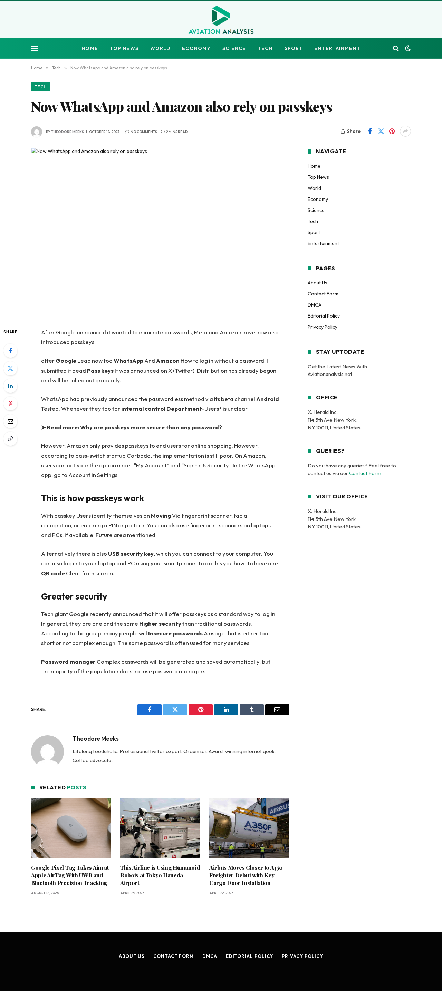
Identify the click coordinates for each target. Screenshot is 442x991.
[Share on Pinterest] (392, 131)
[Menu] (34, 48)
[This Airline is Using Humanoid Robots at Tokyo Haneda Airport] (160, 828)
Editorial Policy (324, 316)
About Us (317, 283)
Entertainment (337, 48)
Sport (294, 48)
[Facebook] (10, 351)
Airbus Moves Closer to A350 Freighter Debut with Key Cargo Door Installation (245, 875)
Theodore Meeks (67, 131)
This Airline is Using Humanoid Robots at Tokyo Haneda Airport (160, 875)
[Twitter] (10, 368)
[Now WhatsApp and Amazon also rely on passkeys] (160, 232)
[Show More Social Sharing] (405, 131)
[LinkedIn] (10, 386)
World (160, 48)
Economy (196, 48)
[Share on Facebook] (370, 131)
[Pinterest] (10, 403)
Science (234, 48)
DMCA (314, 305)
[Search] (396, 48)
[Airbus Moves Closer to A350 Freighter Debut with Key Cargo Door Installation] (249, 828)
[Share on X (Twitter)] (381, 131)
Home (89, 48)
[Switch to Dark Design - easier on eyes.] (407, 48)
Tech (265, 48)
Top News (124, 48)
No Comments (144, 131)
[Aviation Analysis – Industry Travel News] (221, 20)
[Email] (10, 421)
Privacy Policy (322, 327)
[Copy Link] (10, 439)
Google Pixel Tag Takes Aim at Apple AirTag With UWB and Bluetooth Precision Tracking (70, 875)
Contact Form (323, 294)
